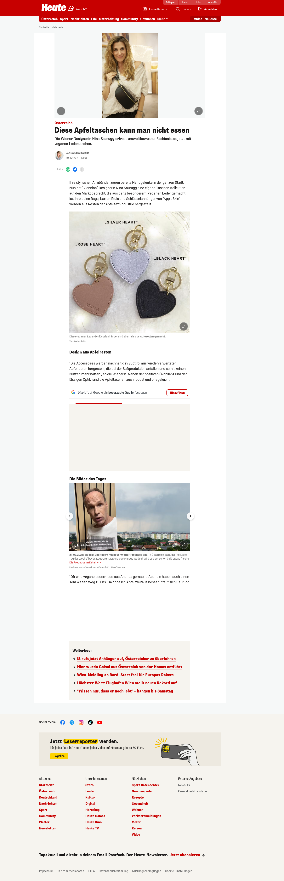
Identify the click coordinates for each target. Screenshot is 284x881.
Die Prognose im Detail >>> (85, 562)
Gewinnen (147, 19)
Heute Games (95, 816)
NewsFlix (184, 785)
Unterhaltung (109, 19)
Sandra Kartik (80, 153)
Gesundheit (140, 804)
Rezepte (138, 797)
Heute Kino (93, 822)
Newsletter (47, 828)
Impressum (46, 871)
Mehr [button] (161, 19)
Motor (136, 822)
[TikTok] (90, 722)
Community (129, 19)
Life (94, 19)
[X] (72, 722)
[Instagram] (81, 722)
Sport (64, 19)
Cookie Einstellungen (178, 871)
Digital (90, 804)
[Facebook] (75, 169)
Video (198, 19)
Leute (89, 791)
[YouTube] (99, 722)
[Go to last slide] (69, 516)
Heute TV (92, 828)
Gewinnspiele (142, 791)
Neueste (211, 19)
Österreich (49, 19)
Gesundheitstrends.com (193, 791)
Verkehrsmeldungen (146, 816)
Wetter (44, 822)
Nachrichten (48, 804)
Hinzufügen (177, 393)
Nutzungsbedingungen (146, 871)
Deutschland (48, 797)
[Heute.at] (53, 7)
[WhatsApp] (68, 169)
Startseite (44, 27)
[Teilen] (82, 169)
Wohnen (137, 810)
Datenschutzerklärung (113, 871)
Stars (89, 785)
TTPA (91, 871)
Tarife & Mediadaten (70, 871)
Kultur (90, 797)
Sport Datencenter (145, 785)
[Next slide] (190, 516)
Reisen (137, 828)
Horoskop (92, 810)
